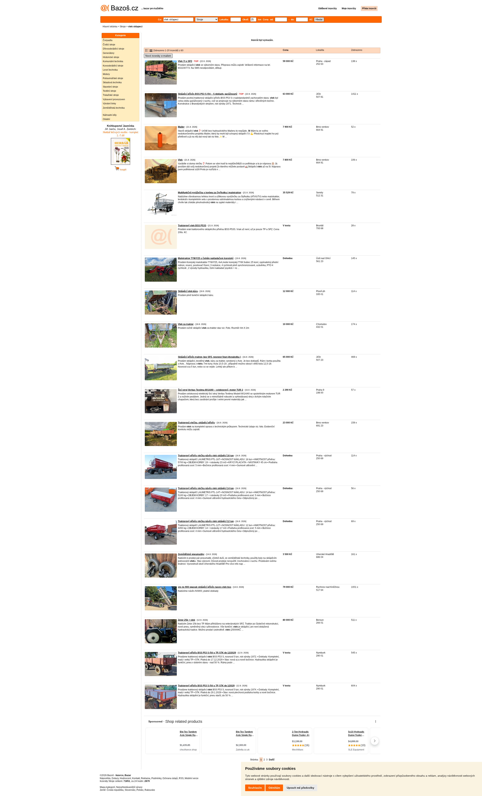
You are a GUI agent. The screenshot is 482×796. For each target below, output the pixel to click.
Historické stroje (111, 57)
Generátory (108, 53)
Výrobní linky (109, 103)
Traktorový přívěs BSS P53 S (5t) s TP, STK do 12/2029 (207, 652)
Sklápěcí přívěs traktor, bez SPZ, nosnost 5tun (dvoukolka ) (209, 357)
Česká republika (115, 790)
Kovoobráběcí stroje (113, 65)
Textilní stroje (109, 91)
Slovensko (130, 790)
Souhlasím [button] (255, 787)
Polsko (140, 790)
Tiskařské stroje (111, 95)
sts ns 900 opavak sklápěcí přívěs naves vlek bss (204, 587)
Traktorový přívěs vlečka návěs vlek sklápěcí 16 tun (206, 455)
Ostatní (106, 119)
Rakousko (150, 790)
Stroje (123, 26)
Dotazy (115, 778)
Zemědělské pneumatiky (191, 554)
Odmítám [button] (274, 787)
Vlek (180, 160)
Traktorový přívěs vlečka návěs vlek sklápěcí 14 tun (206, 488)
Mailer (181, 127)
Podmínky (156, 778)
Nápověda (105, 778)
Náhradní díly (110, 115)
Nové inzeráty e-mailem (158, 55)
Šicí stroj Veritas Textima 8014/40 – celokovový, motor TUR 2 (210, 390)
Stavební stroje (110, 86)
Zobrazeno (356, 50)
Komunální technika (113, 61)
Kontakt (136, 778)
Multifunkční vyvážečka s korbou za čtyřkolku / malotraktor (209, 192)
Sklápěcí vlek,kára (188, 291)
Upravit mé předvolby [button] (300, 787)
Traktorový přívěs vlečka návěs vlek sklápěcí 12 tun (206, 521)
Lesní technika (110, 70)
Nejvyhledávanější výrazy (129, 787)
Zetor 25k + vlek (186, 620)
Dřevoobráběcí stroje (113, 48)
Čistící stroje (109, 44)
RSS (181, 778)
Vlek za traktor (186, 324)
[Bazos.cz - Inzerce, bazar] (119, 10)
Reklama (145, 778)
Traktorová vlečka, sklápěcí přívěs (196, 422)
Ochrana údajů (170, 778)
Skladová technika (112, 82)
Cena (285, 50)
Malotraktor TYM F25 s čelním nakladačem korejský (205, 258)
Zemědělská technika (114, 108)
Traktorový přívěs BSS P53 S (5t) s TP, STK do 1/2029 (206, 685)
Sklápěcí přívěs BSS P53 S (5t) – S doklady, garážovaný (207, 94)
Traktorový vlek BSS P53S (192, 225)
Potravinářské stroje (113, 78)
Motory (106, 74)
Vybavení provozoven (114, 99)
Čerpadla (107, 40)
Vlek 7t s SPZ (185, 61)
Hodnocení (125, 778)
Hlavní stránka (110, 26)
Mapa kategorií (107, 787)
